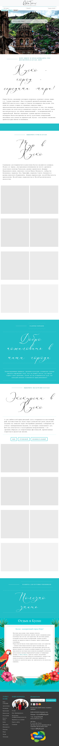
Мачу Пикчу (24, 654)
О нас (14, 710)
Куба (4, 722)
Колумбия (6, 715)
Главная (4, 10)
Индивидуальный (39, 439)
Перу (10, 10)
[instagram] (34, 704)
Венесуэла (6, 713)
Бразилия (6, 710)
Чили (4, 734)
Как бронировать (17, 713)
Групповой (24, 439)
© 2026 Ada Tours (36, 723)
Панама (5, 729)
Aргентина (6, 706)
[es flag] (40, 704)
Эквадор (5, 736)
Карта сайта (16, 722)
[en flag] (37, 704)
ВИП (13, 439)
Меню (28, 8)
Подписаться (51, 700)
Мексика (5, 724)
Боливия (5, 708)
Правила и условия (18, 719)
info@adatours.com (36, 718)
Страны (6, 8)
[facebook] (31, 704)
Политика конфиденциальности (19, 716)
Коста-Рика (5, 718)
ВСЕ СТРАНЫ (5, 702)
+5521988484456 (41, 714)
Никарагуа (6, 727)
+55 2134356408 (36, 716)
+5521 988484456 (37, 728)
